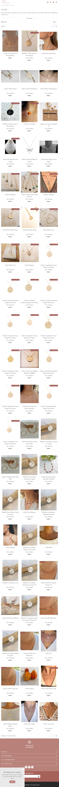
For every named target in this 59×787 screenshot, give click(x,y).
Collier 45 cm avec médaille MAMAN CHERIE (29, 372)
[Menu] (56, 1)
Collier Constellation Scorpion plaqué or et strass (10, 372)
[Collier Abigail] (29, 676)
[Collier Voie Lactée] (48, 711)
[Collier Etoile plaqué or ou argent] (48, 146)
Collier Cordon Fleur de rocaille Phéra (10, 54)
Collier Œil (49, 547)
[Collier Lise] (48, 640)
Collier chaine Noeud (10, 89)
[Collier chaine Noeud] (10, 76)
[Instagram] (32, 767)
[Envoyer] (38, 776)
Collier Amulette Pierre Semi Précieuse (29, 196)
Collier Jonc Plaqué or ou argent (10, 160)
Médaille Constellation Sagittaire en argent (48, 513)
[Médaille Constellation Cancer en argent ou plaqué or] (29, 605)
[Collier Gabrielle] (10, 535)
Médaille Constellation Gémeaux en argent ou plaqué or (29, 585)
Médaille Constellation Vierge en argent (10, 513)
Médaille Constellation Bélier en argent (10, 654)
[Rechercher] (50, 1)
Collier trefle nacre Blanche (10, 618)
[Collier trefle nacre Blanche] (10, 605)
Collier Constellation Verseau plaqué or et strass (29, 337)
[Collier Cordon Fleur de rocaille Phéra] (10, 41)
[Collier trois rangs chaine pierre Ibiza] (29, 429)
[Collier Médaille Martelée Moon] (10, 711)
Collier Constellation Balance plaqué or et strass (10, 301)
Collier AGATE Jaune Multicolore (29, 654)
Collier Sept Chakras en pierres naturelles (29, 407)
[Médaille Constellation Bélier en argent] (10, 640)
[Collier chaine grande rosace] (48, 76)
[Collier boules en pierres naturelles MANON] (48, 464)
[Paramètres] (53, 1)
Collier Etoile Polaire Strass (10, 230)
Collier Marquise (29, 265)
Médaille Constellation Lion (10, 583)
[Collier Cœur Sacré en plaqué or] (48, 111)
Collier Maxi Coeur (48, 230)
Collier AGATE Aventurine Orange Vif (48, 584)
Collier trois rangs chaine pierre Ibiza (29, 443)
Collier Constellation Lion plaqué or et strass (10, 443)
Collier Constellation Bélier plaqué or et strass (48, 407)
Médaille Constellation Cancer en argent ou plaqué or (29, 619)
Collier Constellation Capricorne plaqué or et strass (29, 301)
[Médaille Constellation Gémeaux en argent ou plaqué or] (29, 570)
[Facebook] (26, 767)
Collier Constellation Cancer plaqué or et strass (49, 337)
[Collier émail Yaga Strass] (48, 41)
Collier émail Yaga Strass (48, 53)
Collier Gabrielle (10, 547)
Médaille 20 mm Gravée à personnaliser (10, 125)
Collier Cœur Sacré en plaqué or (48, 125)
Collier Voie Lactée (48, 724)
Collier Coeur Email (29, 124)
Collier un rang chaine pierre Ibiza (10, 478)
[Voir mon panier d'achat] (47, 1)
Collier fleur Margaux (29, 512)
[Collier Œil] (48, 535)
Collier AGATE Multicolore (48, 618)
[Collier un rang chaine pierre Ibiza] (10, 464)
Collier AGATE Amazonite (10, 688)
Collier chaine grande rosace (48, 89)
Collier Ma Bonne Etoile (29, 230)
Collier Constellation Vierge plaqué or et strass (10, 337)
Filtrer (54, 22)
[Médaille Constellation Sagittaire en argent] (48, 499)
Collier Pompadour (10, 194)
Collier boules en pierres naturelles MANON (49, 478)
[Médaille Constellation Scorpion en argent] (29, 464)
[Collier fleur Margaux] (29, 499)
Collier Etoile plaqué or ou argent (48, 160)
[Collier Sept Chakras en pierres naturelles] (29, 394)
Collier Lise (48, 653)
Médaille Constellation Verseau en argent (48, 443)
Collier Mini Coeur (10, 265)
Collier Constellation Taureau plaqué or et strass (10, 407)
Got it (12, 781)
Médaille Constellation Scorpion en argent (29, 478)
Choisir (3, 26)
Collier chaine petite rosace (29, 89)
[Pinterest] (29, 767)
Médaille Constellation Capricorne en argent (29, 548)
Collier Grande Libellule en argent (29, 160)
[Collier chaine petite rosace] (29, 76)
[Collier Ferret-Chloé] (29, 711)
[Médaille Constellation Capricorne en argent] (29, 535)
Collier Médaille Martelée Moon (10, 725)
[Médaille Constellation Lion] (10, 570)
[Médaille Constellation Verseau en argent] (48, 429)
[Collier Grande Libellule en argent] (29, 146)
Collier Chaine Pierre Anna (48, 688)
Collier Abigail (29, 688)
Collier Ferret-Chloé (29, 724)
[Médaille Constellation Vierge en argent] (10, 499)
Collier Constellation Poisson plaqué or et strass (48, 266)
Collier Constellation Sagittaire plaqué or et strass (48, 372)
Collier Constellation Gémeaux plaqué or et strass (48, 301)
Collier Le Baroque (48, 194)
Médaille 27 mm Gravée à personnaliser (29, 54)
